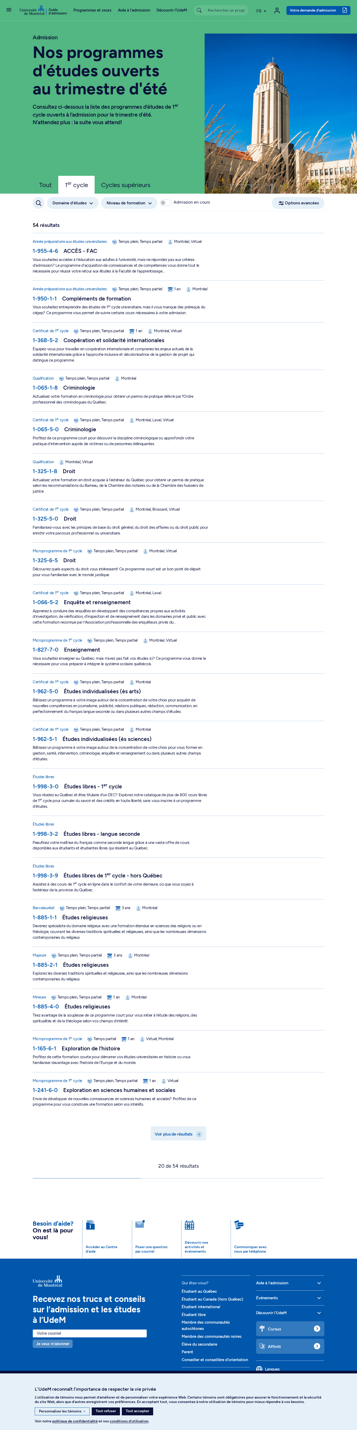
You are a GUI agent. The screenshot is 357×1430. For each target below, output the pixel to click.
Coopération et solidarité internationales (114, 340)
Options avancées (302, 202)
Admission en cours (192, 202)
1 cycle (76, 184)
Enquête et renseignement (97, 602)
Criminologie (79, 387)
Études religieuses (85, 917)
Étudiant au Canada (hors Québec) (212, 1299)
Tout (45, 185)
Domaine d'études (70, 202)
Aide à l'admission (134, 10)
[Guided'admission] (104, 1281)
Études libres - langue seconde (102, 834)
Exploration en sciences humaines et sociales (119, 1090)
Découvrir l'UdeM (172, 10)
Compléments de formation (96, 298)
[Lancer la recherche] (199, 10)
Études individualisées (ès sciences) (107, 739)
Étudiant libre (194, 1314)
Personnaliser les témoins (62, 1411)
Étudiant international (201, 1307)
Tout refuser (106, 1411)
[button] (9, 10)
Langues (272, 1369)
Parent (187, 1352)
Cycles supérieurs (125, 185)
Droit (69, 471)
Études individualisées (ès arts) (102, 691)
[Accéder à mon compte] (277, 10)
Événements (267, 1298)
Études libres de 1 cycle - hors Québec (113, 875)
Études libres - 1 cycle (93, 786)
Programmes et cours (92, 10)
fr (259, 11)
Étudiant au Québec (199, 1291)
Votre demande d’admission (313, 10)
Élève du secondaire (199, 1344)
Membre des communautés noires (211, 1336)
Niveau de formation (126, 202)
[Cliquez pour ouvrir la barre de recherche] (38, 203)
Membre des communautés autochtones (206, 1325)
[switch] (165, 203)
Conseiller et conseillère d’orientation (215, 1359)
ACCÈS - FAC (80, 251)
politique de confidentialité (75, 1421)
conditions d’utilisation (129, 1421)
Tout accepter (137, 1411)
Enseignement (82, 649)
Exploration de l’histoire (91, 1048)
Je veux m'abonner (52, 1343)
